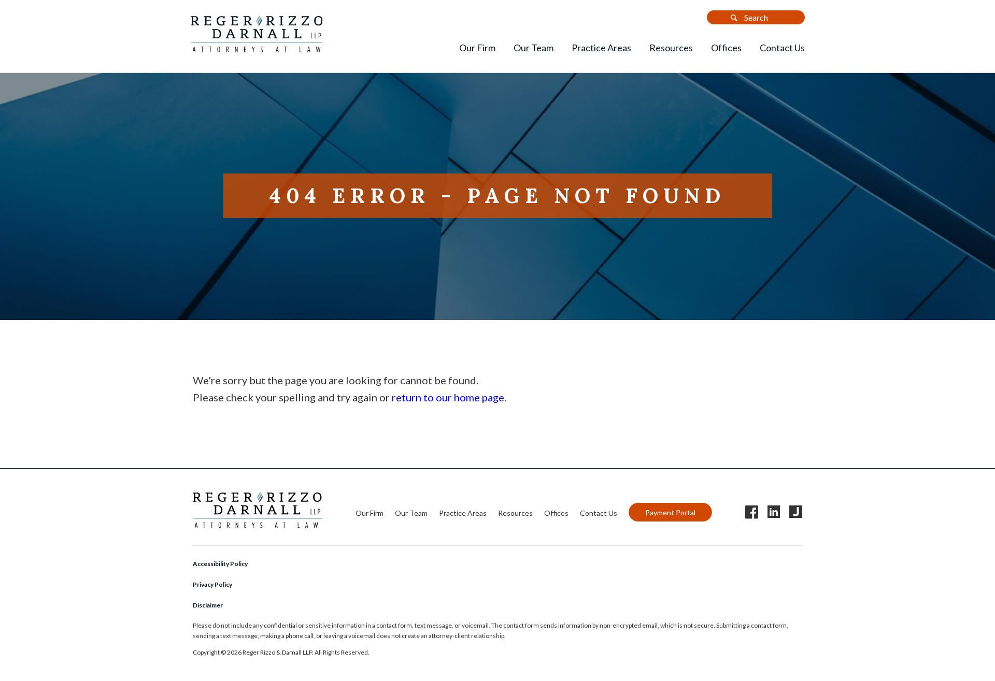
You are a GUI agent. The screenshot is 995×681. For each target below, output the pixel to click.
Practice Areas (601, 47)
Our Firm (477, 47)
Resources (671, 47)
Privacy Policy (212, 584)
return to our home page (448, 397)
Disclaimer (208, 605)
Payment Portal (670, 512)
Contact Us (782, 47)
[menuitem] (477, 48)
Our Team (533, 47)
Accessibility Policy (220, 564)
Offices (726, 47)
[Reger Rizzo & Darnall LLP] (257, 48)
